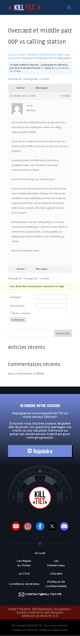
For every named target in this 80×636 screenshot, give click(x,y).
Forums (21, 54)
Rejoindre (42, 451)
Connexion (18, 319)
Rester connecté (21, 313)
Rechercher (63, 333)
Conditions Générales (24, 584)
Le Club (24, 573)
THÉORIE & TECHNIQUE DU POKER (45, 54)
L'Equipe (56, 573)
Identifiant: (15, 297)
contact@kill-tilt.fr (43, 594)
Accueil (11, 54)
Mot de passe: (17, 305)
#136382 (65, 95)
